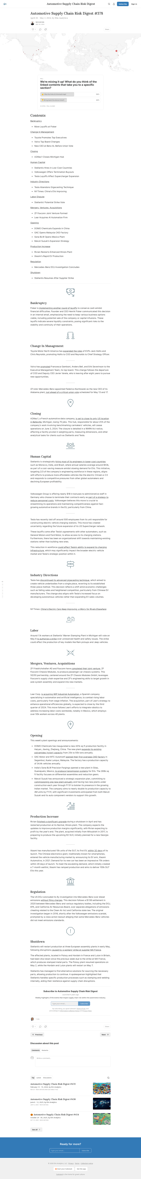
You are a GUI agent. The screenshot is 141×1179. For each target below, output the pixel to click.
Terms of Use (81, 1009)
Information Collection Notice (70, 1011)
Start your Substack (64, 1169)
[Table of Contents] (2, 589)
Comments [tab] (36, 1050)
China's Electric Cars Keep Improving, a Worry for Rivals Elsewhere (73, 609)
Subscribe (123, 4)
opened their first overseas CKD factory (85, 757)
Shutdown (35, 272)
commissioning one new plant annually (53, 782)
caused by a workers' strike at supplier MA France (76, 950)
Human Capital (37, 162)
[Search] (109, 4)
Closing (34, 151)
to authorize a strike (47, 639)
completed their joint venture (85, 668)
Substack (59, 1174)
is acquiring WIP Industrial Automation (60, 694)
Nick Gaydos (40, 22)
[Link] (27, 115)
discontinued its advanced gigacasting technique (64, 580)
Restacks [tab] (45, 1050)
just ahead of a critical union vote (62, 392)
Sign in (134, 4)
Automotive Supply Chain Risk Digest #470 (53, 1084)
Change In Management (42, 132)
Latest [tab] (38, 1078)
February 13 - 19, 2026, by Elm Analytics (45, 1087)
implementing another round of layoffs (58, 308)
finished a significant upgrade (52, 821)
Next (104, 1034)
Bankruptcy (36, 121)
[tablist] (39, 1050)
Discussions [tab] (47, 1078)
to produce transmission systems (71, 771)
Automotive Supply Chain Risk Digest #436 (53, 1099)
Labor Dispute (37, 197)
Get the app (81, 1169)
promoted (45, 366)
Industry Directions (39, 181)
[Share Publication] (114, 4)
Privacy (71, 1163)
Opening (34, 223)
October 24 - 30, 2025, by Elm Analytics (45, 1117)
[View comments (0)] (40, 29)
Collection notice (87, 1163)
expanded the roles (72, 351)
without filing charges (51, 900)
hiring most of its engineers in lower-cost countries (80, 461)
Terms (77, 1163)
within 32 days (95, 850)
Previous (38, 1034)
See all (35, 1129)
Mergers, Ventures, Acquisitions (46, 207)
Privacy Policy (87, 1011)
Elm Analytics (53, 1089)
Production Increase (40, 246)
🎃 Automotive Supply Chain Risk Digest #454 (54, 1114)
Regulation (35, 261)
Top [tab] (33, 1078)
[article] (70, 1088)
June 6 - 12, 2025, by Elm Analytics (43, 1102)
